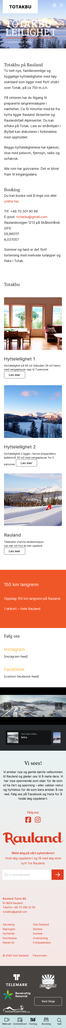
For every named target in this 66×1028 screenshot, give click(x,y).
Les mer (14, 375)
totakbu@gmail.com (31, 217)
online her (11, 201)
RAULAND (12, 535)
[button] (59, 1021)
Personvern (40, 955)
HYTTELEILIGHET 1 (19, 359)
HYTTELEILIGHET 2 (20, 447)
